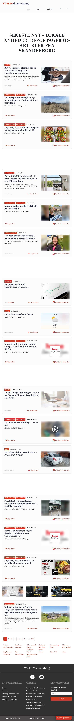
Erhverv (21, 8)
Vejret (67, 8)
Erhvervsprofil (31, 645)
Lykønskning (54, 645)
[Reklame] (12, 591)
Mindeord (41, 645)
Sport (60, 8)
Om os (4, 688)
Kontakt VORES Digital (9, 697)
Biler (16, 652)
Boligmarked (66, 647)
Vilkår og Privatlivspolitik (10, 694)
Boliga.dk (11, 302)
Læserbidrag (19, 654)
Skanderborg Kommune (34, 702)
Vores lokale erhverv (33, 691)
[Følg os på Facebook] (32, 677)
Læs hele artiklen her (62, 86)
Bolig (13, 8)
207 (32, 639)
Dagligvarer (7, 652)
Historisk (6, 654)
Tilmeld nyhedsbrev (63, 718)
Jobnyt (64, 652)
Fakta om (65, 645)
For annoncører (7, 691)
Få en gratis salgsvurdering (35, 705)
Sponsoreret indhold (33, 708)
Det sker (6, 645)
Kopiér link (33, 86)
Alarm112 (6, 8)
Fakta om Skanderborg (34, 697)
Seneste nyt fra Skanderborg (35, 688)
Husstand (18, 647)
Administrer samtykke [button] (9, 699)
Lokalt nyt (18, 645)
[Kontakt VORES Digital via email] (41, 677)
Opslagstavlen (8, 647)
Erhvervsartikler (31, 699)
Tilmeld (61, 699)
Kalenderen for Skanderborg (35, 694)
